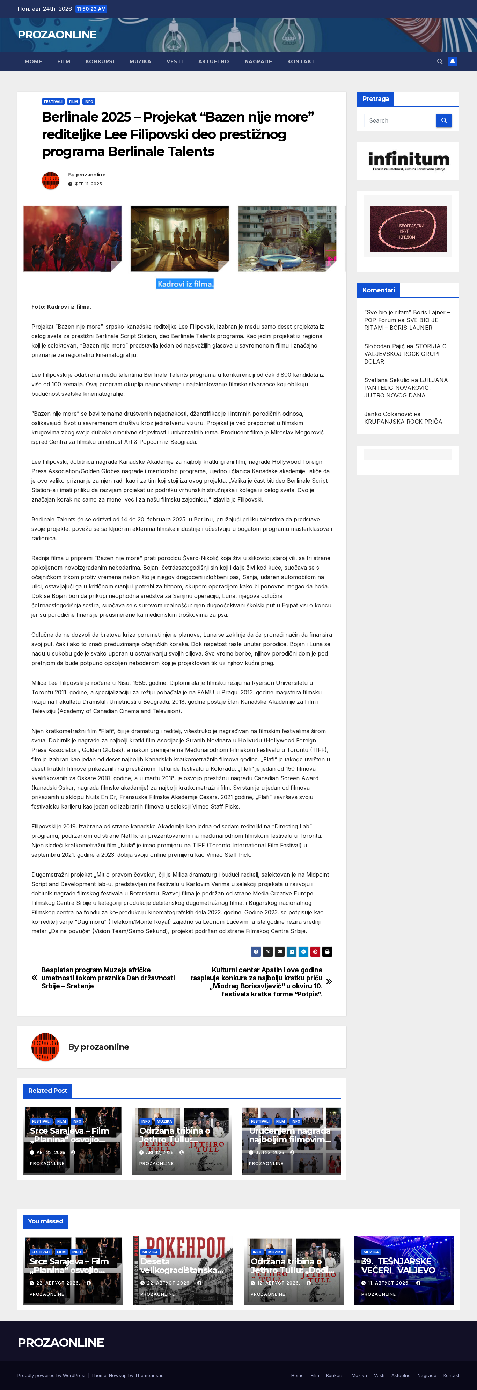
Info (89, 102)
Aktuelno (213, 61)
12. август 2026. (279, 1283)
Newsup (118, 1375)
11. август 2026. (389, 1283)
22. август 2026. (59, 1283)
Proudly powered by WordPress (52, 1375)
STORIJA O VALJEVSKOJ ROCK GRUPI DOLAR (405, 354)
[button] (440, 61)
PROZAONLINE (56, 34)
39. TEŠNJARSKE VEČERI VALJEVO (398, 1265)
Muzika (140, 61)
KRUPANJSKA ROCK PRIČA (403, 421)
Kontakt (301, 61)
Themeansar (148, 1375)
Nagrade (258, 61)
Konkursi (100, 61)
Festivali (53, 102)
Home (33, 61)
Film (63, 61)
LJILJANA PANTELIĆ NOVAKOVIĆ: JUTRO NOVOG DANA (406, 387)
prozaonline (90, 174)
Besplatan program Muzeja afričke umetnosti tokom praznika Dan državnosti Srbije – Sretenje (108, 978)
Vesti (175, 61)
